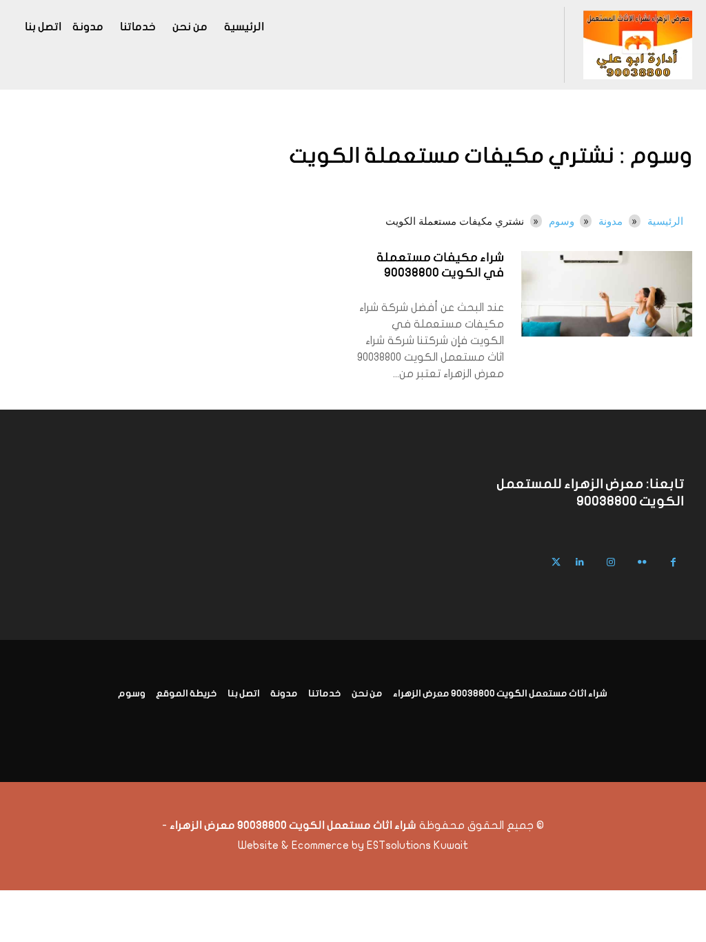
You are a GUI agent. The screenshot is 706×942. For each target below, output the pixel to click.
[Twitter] (556, 562)
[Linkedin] (580, 562)
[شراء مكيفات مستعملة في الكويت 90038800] (606, 294)
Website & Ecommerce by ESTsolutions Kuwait (353, 845)
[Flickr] (642, 562)
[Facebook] (673, 562)
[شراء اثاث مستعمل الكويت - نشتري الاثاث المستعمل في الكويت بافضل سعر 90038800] (637, 44)
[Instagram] (611, 562)
